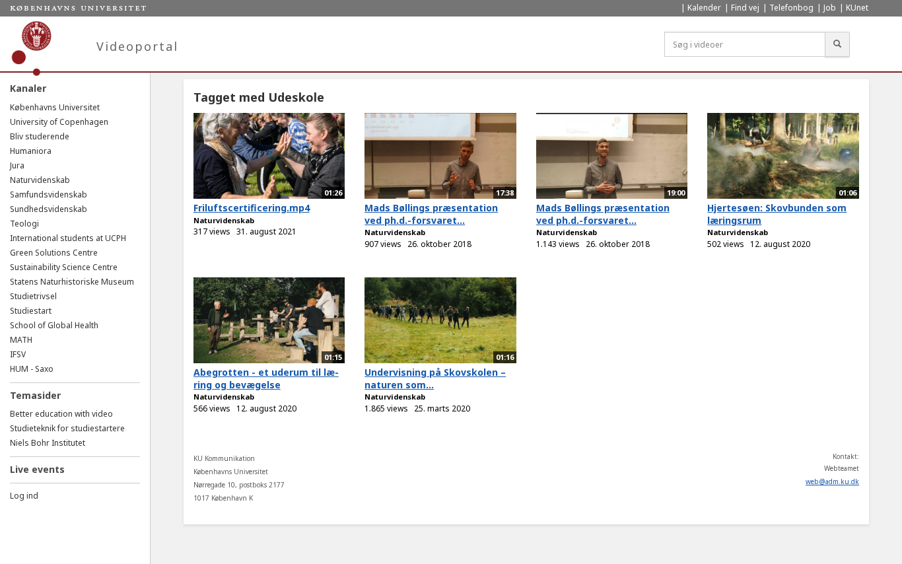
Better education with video (61, 413)
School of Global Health (54, 325)
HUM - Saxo (31, 368)
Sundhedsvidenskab (48, 209)
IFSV (18, 354)
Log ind (24, 495)
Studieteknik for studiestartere (67, 428)
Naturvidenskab (40, 180)
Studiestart (31, 310)
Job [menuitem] (829, 7)
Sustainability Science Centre (64, 267)
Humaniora (31, 151)
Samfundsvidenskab (48, 194)
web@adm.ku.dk (832, 481)
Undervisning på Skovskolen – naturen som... (435, 378)
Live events (37, 469)
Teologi (24, 223)
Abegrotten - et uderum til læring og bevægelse (266, 378)
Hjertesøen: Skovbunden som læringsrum (777, 214)
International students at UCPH (68, 238)
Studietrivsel (33, 296)
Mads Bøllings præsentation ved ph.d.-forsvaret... (431, 214)
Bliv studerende (39, 136)
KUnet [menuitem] (857, 7)
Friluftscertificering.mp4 (251, 207)
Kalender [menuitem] (704, 7)
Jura (17, 165)
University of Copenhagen (59, 121)
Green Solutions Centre (54, 252)
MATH (21, 339)
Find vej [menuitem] (745, 7)
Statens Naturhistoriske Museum (72, 281)
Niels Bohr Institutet (47, 442)
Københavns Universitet (55, 107)
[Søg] (837, 44)
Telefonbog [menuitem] (791, 7)
